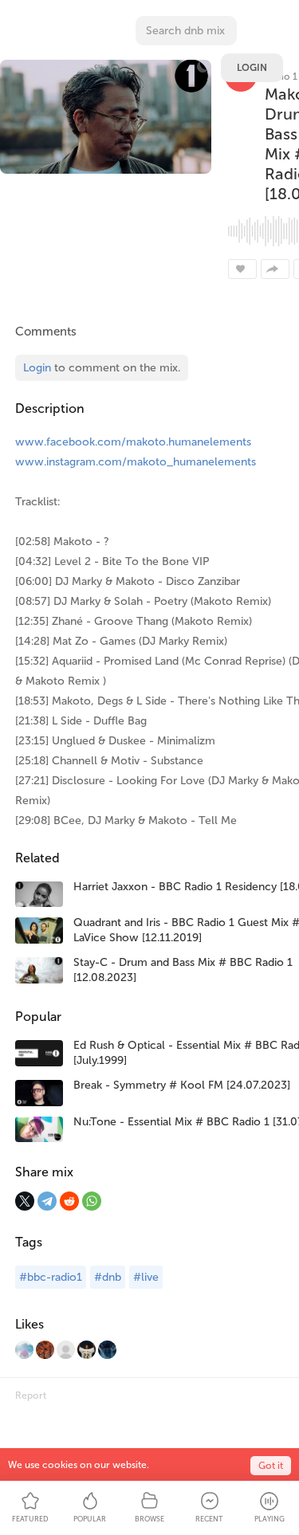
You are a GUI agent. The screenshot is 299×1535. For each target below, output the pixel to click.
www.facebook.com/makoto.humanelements (133, 442)
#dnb (107, 1277)
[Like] (242, 269)
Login (252, 67)
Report (30, 1395)
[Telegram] (47, 1201)
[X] (24, 1201)
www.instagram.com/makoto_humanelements (135, 462)
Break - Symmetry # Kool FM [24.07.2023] (181, 1085)
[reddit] (69, 1201)
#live (146, 1277)
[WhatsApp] (91, 1201)
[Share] (275, 269)
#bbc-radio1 (50, 1277)
